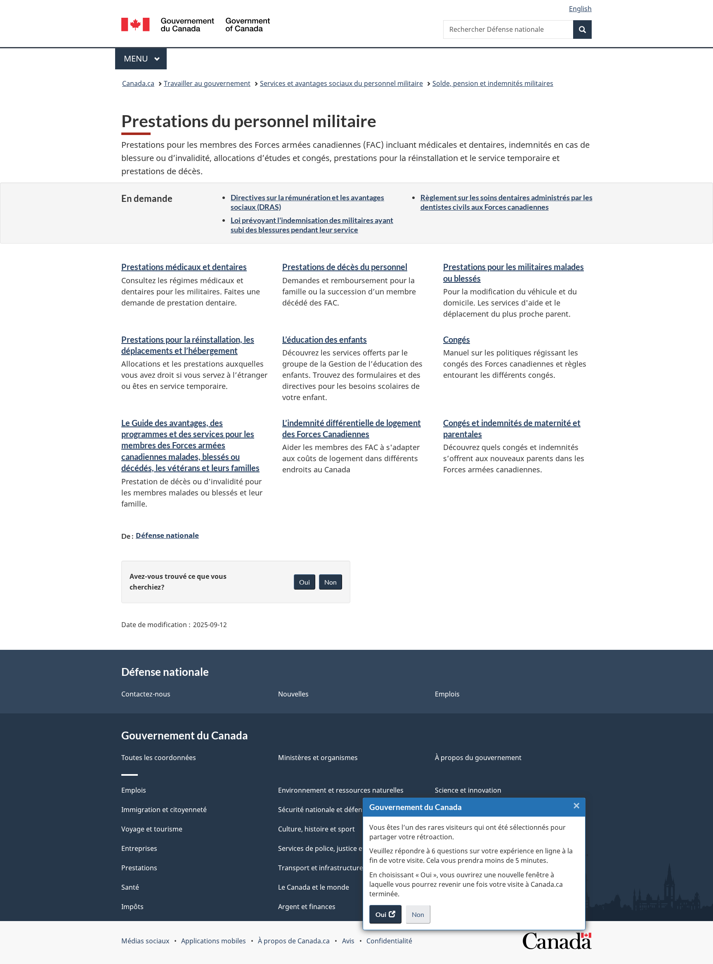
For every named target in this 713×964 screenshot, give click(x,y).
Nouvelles (293, 694)
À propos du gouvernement (478, 757)
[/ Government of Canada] (195, 26)
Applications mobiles (213, 940)
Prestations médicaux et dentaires (184, 267)
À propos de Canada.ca (294, 940)
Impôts (132, 906)
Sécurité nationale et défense (323, 809)
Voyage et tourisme (151, 829)
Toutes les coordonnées (158, 757)
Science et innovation (468, 790)
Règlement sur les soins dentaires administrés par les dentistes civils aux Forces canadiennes (506, 202)
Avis (348, 940)
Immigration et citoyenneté (164, 809)
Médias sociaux (145, 940)
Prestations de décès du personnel (344, 267)
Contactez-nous (145, 694)
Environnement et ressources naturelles (341, 790)
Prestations (139, 867)
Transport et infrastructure (320, 867)
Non (421, 917)
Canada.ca (138, 83)
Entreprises (139, 848)
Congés (456, 339)
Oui (304, 582)
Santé (130, 887)
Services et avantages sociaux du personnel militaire (341, 83)
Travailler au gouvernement (207, 83)
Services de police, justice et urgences (337, 848)
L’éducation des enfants (324, 339)
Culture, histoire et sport (316, 829)
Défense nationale (167, 535)
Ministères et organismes (318, 757)
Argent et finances (306, 906)
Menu (145, 58)
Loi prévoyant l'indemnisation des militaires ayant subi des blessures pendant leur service (312, 225)
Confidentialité (389, 940)
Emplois (447, 694)
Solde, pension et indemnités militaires (492, 83)
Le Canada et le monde (313, 887)
